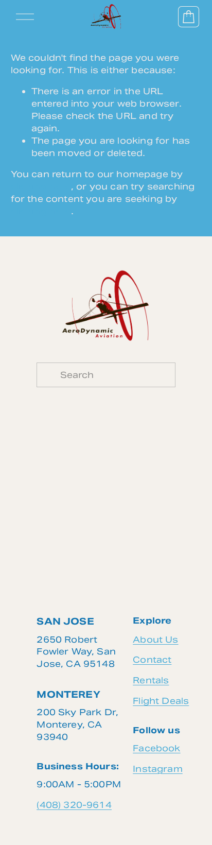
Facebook (156, 748)
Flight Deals (161, 700)
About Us (155, 639)
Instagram (158, 768)
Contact (152, 659)
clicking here (41, 186)
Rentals (151, 680)
